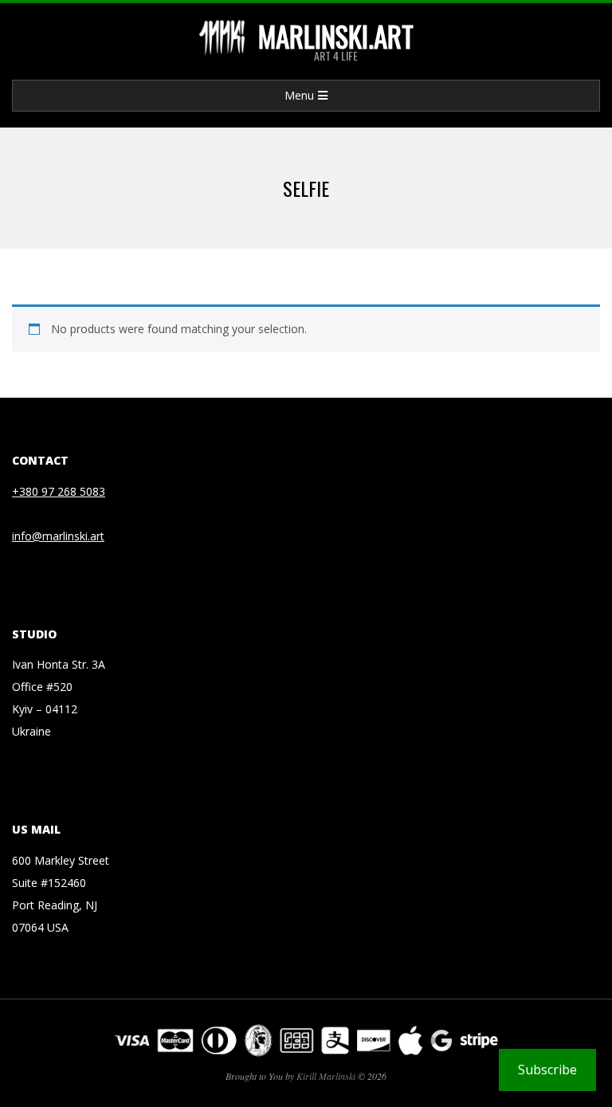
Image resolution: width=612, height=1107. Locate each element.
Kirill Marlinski (325, 1076)
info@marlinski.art (58, 536)
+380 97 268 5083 (58, 491)
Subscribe (547, 1069)
